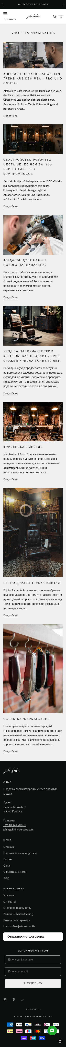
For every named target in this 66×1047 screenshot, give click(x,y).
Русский (31, 1010)
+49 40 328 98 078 (14, 825)
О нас (6, 865)
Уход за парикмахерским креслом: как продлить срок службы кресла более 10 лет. (32, 356)
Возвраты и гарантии (16, 920)
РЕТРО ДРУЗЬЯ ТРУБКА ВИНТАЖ (32, 583)
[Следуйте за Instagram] (5, 999)
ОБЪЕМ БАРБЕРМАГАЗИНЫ (27, 719)
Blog (6, 878)
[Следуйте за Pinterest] (14, 999)
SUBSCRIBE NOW (33, 983)
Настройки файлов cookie (19, 926)
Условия (8, 895)
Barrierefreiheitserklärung (18, 914)
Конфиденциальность (17, 907)
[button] (9, 19)
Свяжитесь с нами (14, 871)
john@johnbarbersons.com (18, 829)
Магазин (8, 847)
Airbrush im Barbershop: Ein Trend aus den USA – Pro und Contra (32, 79)
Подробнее (10, 116)
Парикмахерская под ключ (20, 853)
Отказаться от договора (25, 936)
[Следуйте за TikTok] (22, 999)
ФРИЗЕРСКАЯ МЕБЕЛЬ (23, 447)
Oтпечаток (9, 901)
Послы (7, 859)
